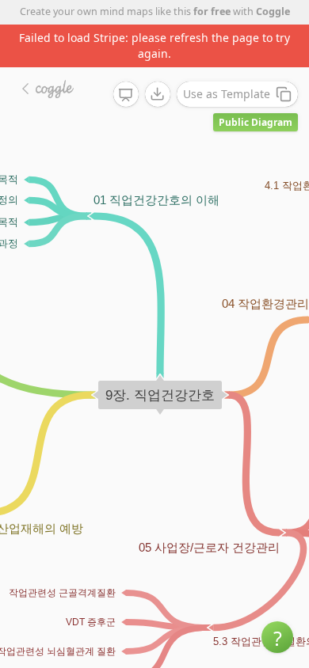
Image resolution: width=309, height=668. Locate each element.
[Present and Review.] (126, 95)
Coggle (273, 11)
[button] (277, 637)
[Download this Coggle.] (157, 94)
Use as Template (226, 93)
